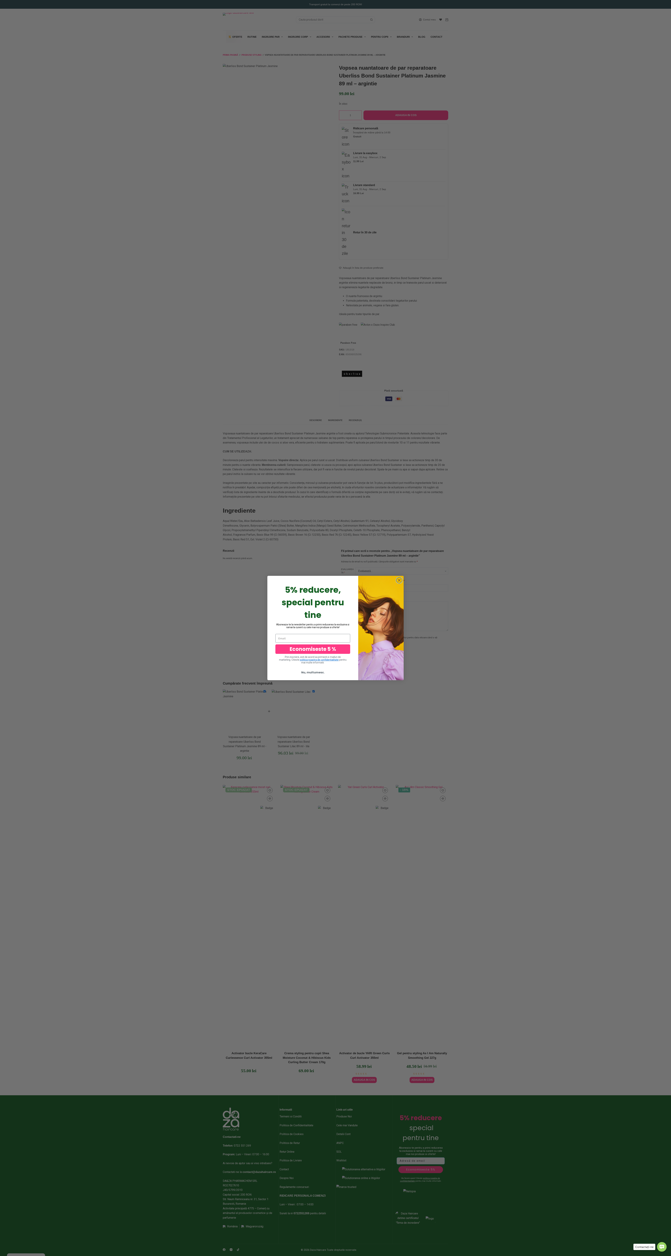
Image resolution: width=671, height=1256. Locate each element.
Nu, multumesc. (312, 672)
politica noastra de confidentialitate (319, 659)
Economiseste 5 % (313, 649)
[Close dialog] (399, 580)
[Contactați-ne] (662, 1247)
